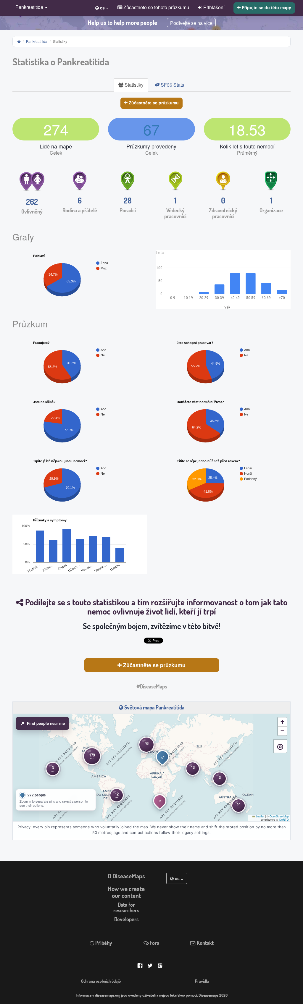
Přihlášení (213, 7)
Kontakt (205, 943)
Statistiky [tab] (133, 84)
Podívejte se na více (191, 23)
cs (177, 878)
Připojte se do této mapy (266, 7)
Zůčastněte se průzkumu (153, 103)
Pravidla (202, 981)
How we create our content (126, 892)
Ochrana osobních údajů (101, 981)
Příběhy (103, 943)
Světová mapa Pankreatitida (153, 707)
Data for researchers (126, 907)
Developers (126, 919)
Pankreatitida (36, 41)
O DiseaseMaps (126, 876)
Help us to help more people (122, 22)
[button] (30, 7)
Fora (154, 943)
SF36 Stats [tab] (171, 84)
